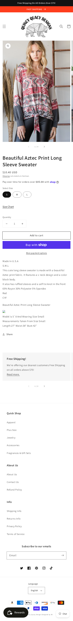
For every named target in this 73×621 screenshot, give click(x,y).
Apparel (11, 422)
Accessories (13, 445)
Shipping (6, 176)
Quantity (7, 217)
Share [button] (9, 334)
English (34, 590)
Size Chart (8, 206)
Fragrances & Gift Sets (19, 453)
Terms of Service (16, 534)
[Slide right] (44, 146)
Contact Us (13, 482)
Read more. (13, 374)
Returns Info (14, 518)
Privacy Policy (14, 526)
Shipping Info (14, 511)
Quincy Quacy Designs (33, 614)
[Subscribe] (62, 555)
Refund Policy (14, 489)
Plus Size (11, 430)
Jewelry (11, 437)
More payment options (36, 253)
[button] (4, 26)
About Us (12, 474)
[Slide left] (29, 146)
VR (52, 614)
